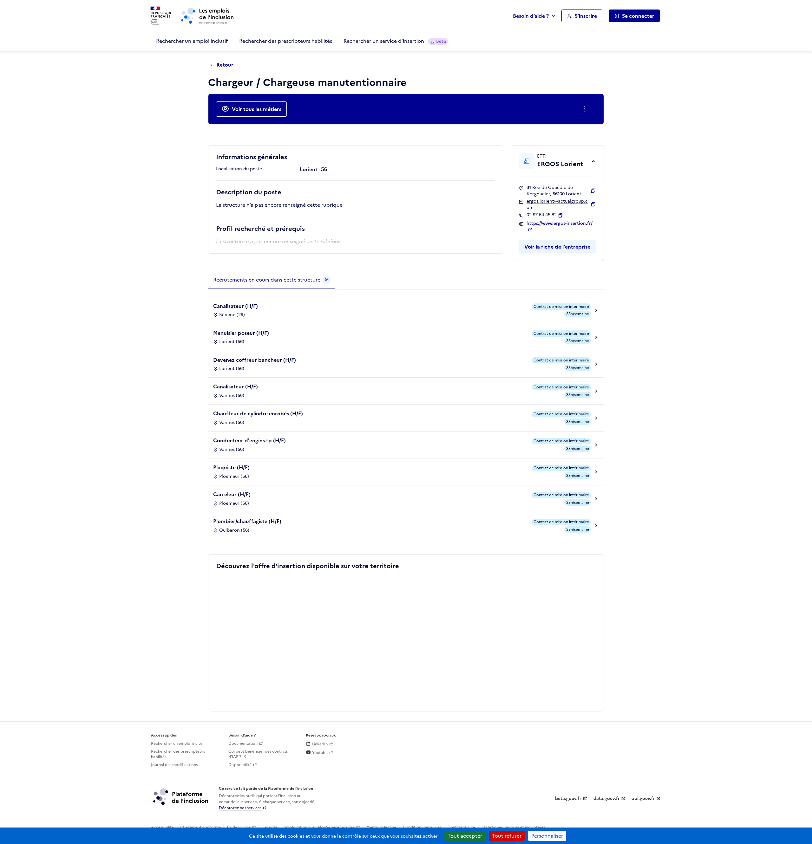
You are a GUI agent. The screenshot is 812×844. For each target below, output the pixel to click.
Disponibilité (240, 765)
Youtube (319, 753)
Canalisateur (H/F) (235, 306)
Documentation (243, 743)
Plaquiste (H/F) (231, 467)
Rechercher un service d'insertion (395, 41)
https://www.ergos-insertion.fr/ (560, 223)
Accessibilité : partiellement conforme (186, 827)
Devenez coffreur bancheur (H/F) (254, 360)
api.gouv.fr (643, 798)
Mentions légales (381, 827)
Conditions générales (422, 827)
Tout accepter (465, 836)
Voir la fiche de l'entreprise (557, 246)
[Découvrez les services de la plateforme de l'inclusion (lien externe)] (181, 796)
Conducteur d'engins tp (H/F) (249, 440)
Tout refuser (506, 836)
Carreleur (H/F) (232, 494)
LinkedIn (319, 744)
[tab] (271, 280)
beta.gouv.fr (568, 798)
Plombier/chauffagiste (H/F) (247, 521)
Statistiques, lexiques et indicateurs (513, 827)
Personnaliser (547, 836)
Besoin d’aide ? (531, 16)
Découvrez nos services (240, 808)
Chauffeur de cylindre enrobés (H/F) (258, 413)
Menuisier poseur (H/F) (241, 333)
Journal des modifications (174, 765)
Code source (239, 827)
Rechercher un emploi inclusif (192, 41)
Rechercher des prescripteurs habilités (285, 41)
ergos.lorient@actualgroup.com (557, 204)
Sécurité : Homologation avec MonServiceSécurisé (308, 827)
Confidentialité (461, 827)
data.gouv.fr (606, 798)
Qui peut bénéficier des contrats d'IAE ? (258, 754)
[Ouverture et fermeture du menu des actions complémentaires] (585, 109)
